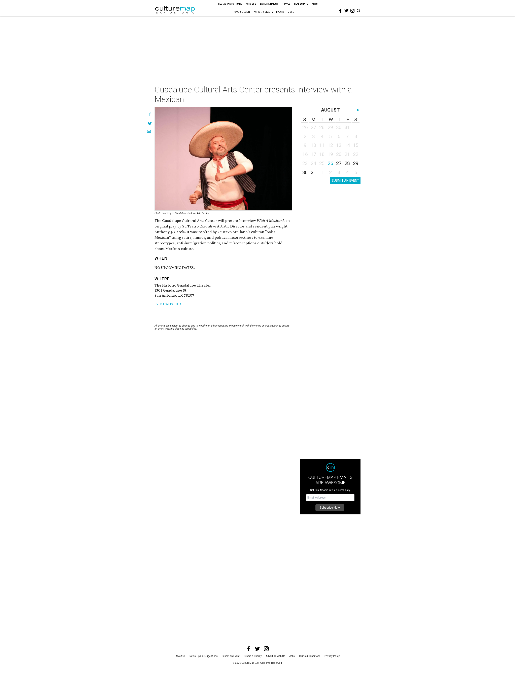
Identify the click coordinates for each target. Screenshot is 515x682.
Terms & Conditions (309, 656)
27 (338, 163)
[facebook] (340, 11)
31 (313, 172)
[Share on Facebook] (149, 114)
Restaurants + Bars (230, 4)
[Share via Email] (148, 131)
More (290, 12)
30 (305, 172)
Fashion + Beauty (263, 12)
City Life (251, 4)
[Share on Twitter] (149, 123)
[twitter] (346, 10)
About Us (180, 656)
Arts (315, 4)
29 (355, 163)
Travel (286, 4)
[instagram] (352, 10)
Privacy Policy (332, 656)
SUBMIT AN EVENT (345, 180)
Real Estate (301, 4)
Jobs (292, 656)
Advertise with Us (275, 656)
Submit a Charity (253, 656)
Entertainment (269, 4)
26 (330, 163)
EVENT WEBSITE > (168, 304)
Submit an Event (231, 656)
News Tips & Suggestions (204, 656)
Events (280, 12)
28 (347, 163)
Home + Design (241, 12)
